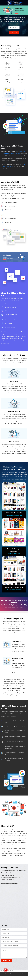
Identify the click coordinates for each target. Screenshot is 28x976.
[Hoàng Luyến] (15, 2)
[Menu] (2, 3)
